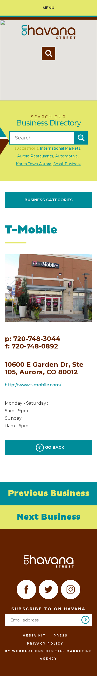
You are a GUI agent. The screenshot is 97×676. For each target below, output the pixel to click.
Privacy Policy (45, 643)
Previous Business (48, 493)
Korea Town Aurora (33, 163)
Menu (48, 7)
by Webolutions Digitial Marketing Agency (48, 654)
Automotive (66, 156)
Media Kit (34, 635)
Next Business (48, 517)
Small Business (67, 163)
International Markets (60, 148)
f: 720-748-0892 (31, 346)
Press (61, 635)
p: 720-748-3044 (32, 339)
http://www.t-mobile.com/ (33, 384)
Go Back (54, 447)
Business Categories (49, 199)
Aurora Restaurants (35, 156)
